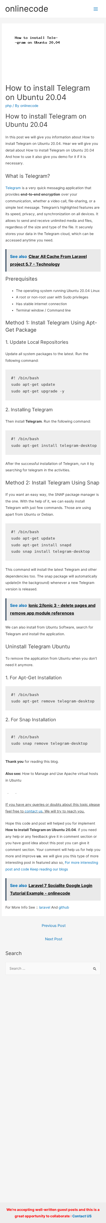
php (8, 106)
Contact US (82, 1216)
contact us (33, 811)
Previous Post (54, 925)
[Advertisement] (53, 1038)
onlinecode (26, 9)
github (64, 907)
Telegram (13, 188)
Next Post (53, 939)
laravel (44, 907)
